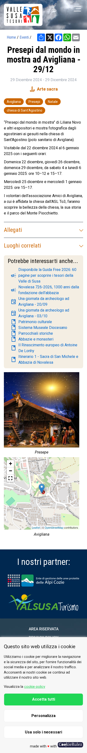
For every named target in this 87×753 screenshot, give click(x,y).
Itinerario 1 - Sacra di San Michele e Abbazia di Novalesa (44, 359)
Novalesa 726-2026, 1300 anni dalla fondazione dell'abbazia (45, 290)
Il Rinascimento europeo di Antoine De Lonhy (44, 348)
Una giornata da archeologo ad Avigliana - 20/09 (40, 301)
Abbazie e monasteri (32, 339)
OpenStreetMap (54, 527)
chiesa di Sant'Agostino (24, 110)
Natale (53, 102)
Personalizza (43, 715)
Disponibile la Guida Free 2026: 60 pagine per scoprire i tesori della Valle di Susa (43, 275)
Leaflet (36, 527)
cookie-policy (34, 687)
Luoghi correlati (22, 245)
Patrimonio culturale (31, 322)
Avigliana (14, 102)
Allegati (13, 230)
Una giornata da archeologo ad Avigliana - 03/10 (40, 313)
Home (11, 37)
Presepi (34, 102)
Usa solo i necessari (43, 732)
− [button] (10, 471)
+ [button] (10, 464)
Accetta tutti (43, 699)
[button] (10, 478)
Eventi (24, 37)
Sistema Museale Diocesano (39, 328)
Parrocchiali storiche (32, 333)
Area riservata (43, 629)
